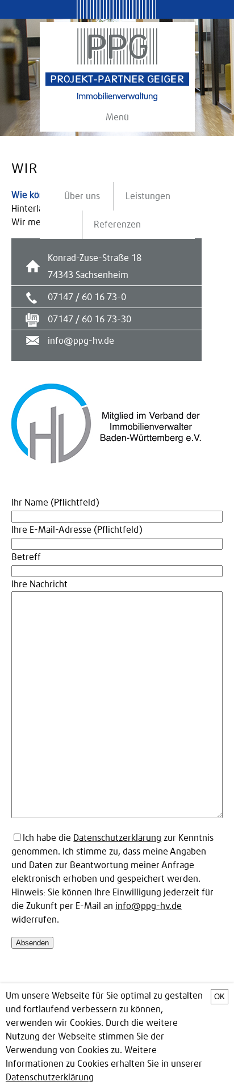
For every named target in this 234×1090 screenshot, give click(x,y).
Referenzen (117, 224)
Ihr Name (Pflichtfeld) (55, 502)
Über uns (82, 196)
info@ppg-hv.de (81, 341)
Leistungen (148, 196)
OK (219, 996)
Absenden (32, 943)
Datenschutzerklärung (117, 838)
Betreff (26, 557)
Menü (117, 117)
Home (117, 64)
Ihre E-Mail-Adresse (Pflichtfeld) (77, 530)
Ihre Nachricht (39, 584)
